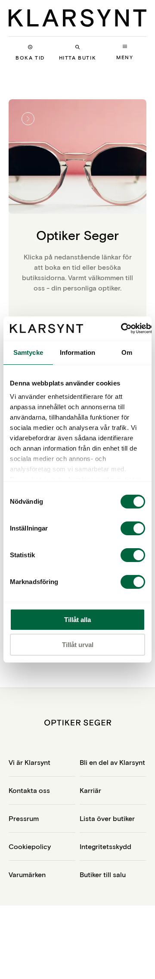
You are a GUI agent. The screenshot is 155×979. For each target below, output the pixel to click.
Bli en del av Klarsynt (112, 762)
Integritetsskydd (105, 846)
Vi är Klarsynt (29, 762)
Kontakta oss (29, 790)
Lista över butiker (107, 818)
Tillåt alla (77, 619)
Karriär (90, 790)
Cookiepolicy (30, 846)
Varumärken (27, 874)
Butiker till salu (103, 874)
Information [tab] (77, 352)
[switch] (133, 528)
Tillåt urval (77, 644)
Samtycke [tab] (28, 352)
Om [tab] (126, 352)
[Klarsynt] (77, 18)
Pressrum (24, 818)
